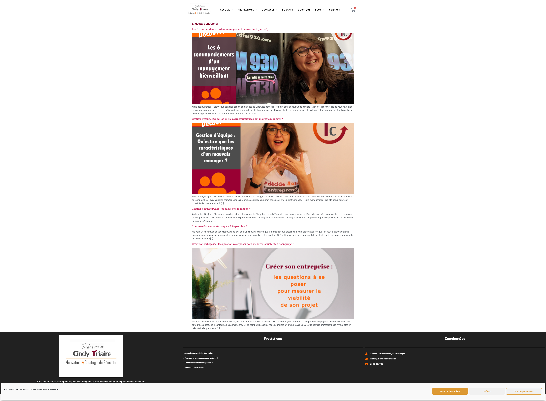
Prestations (246, 10)
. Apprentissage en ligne (193, 367)
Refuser (487, 391)
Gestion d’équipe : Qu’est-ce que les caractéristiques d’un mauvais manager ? (237, 119)
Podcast (288, 10)
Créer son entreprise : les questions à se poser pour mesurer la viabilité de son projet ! (242, 244)
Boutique (304, 10)
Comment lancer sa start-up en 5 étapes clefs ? (219, 226)
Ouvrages (268, 10)
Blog (318, 10)
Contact (334, 10)
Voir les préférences (524, 391)
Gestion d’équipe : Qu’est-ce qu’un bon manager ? (221, 208)
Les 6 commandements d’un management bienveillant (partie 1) (230, 29)
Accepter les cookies (450, 391)
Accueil (225, 10)
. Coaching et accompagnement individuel (200, 358)
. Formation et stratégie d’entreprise (198, 353)
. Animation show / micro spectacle (198, 363)
